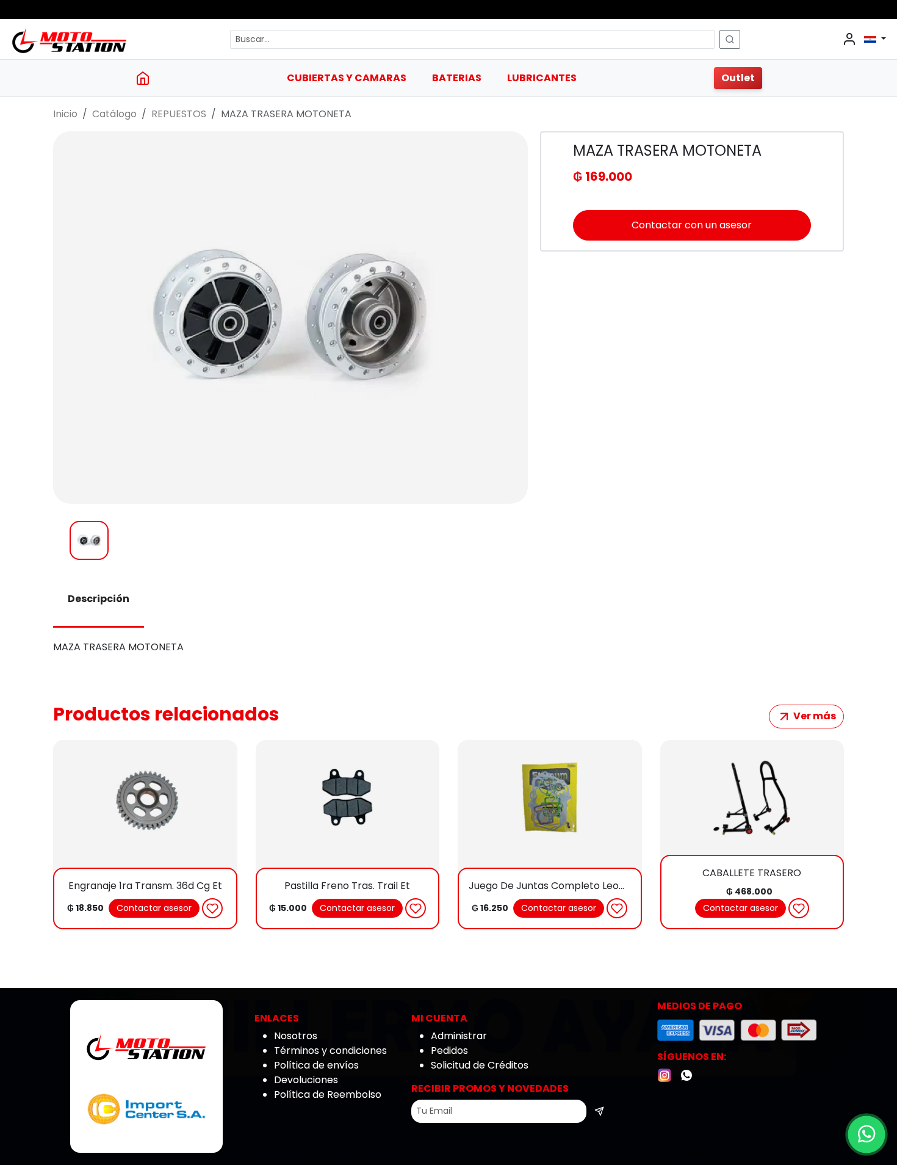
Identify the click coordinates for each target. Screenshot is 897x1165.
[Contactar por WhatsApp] (867, 1135)
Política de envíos (316, 1065)
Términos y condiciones (330, 1050)
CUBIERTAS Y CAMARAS (346, 78)
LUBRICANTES (542, 78)
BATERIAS (456, 78)
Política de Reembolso (327, 1094)
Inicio (65, 114)
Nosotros (295, 1036)
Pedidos (449, 1050)
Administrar (459, 1036)
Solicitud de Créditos (479, 1065)
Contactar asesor (154, 908)
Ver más (813, 716)
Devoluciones (306, 1080)
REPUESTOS (178, 114)
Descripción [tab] (98, 599)
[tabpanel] (448, 647)
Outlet (738, 78)
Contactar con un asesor (692, 225)
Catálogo (114, 114)
